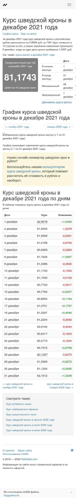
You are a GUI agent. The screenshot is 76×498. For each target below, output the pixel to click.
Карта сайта (25, 450)
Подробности (11, 495)
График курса (10, 33)
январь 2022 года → (59, 126)
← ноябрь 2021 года (17, 126)
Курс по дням (28, 33)
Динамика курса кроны (57, 102)
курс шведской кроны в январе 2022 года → (60, 385)
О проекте (8, 450)
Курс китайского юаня (18, 403)
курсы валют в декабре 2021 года (35, 54)
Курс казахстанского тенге (21, 414)
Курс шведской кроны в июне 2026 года (29, 430)
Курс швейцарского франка (22, 409)
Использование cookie (15, 454)
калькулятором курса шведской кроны (36, 168)
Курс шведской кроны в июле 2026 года (29, 425)
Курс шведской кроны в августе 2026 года (30, 419)
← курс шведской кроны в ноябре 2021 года (17, 385)
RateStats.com (29, 459)
